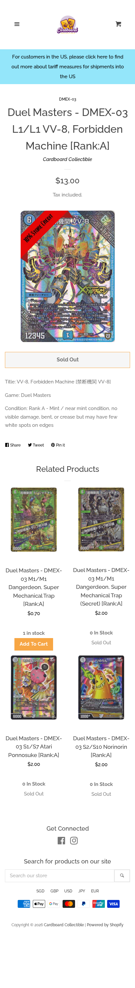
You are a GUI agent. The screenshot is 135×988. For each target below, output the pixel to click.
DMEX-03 (67, 99)
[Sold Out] (101, 643)
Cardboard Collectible (67, 159)
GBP (54, 891)
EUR (95, 891)
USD (68, 891)
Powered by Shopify (105, 925)
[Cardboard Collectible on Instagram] (74, 842)
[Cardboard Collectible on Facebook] (61, 842)
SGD (40, 891)
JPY (81, 891)
